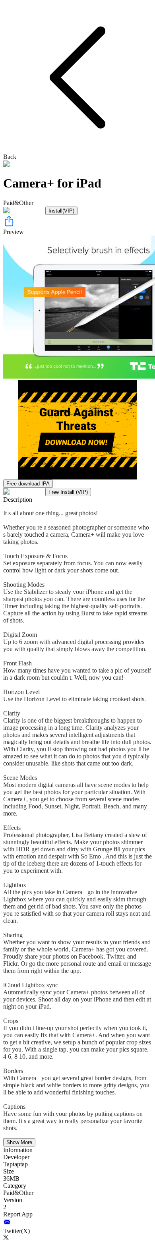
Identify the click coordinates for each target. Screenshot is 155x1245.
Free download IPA (28, 484)
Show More (19, 1142)
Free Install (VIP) (68, 492)
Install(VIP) (61, 211)
